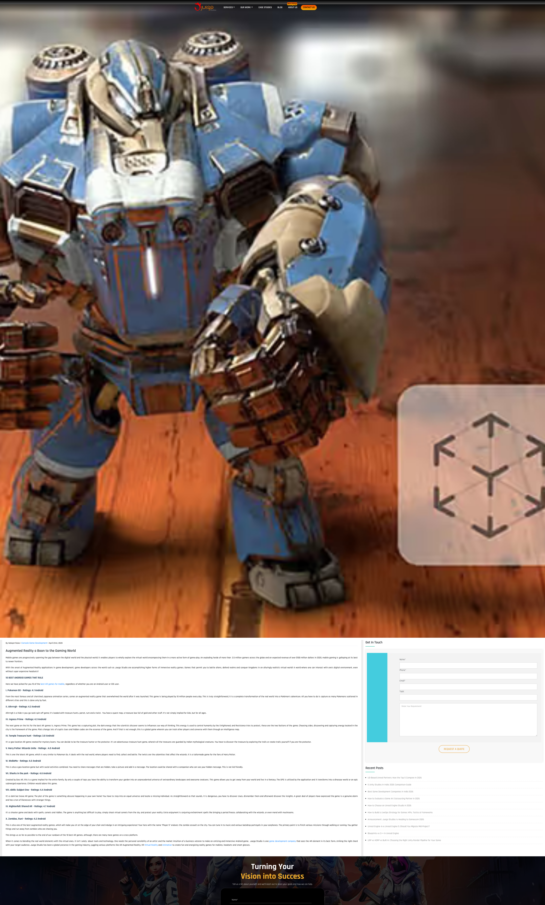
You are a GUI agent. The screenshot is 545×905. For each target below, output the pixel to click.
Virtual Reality (151, 845)
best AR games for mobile (52, 684)
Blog (279, 7)
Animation (167, 845)
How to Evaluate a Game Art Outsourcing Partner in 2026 (394, 798)
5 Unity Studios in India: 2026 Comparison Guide (389, 784)
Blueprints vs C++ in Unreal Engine (383, 833)
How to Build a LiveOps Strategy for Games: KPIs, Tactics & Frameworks (400, 812)
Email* (402, 680)
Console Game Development (34, 643)
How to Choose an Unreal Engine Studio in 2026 (389, 805)
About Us (292, 7)
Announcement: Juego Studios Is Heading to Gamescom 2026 (396, 819)
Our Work (245, 7)
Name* (403, 659)
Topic (402, 691)
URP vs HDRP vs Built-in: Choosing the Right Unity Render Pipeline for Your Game (404, 840)
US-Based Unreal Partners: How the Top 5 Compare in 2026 (395, 777)
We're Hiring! (292, 4)
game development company (282, 841)
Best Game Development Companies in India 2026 (390, 791)
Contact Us (309, 7)
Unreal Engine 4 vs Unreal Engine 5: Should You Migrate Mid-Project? (399, 826)
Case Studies (265, 7)
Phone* (403, 670)
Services (228, 7)
